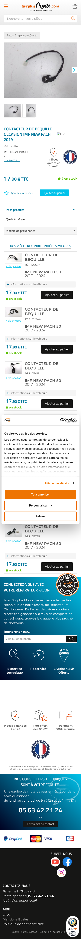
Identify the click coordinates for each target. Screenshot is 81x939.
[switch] (72, 933)
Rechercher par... (17, 632)
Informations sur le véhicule (29, 284)
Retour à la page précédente (22, 35)
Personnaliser (38, 505)
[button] (74, 70)
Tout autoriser (40, 494)
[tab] (40, 210)
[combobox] (40, 18)
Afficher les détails (56, 483)
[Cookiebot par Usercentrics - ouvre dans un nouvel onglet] (60, 420)
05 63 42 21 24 (40, 810)
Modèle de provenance (20, 230)
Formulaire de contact (40, 824)
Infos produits (15, 209)
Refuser (40, 516)
